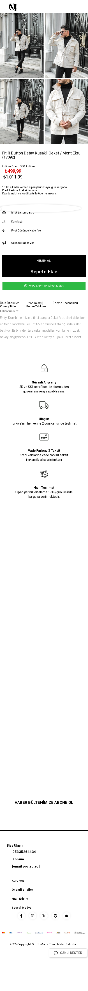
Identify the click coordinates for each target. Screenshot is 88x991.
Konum (18, 859)
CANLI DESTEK (71, 953)
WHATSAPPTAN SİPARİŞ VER (46, 285)
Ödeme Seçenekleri (65, 303)
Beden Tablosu (36, 306)
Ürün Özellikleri (9, 303)
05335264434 (24, 852)
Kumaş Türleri (8, 306)
